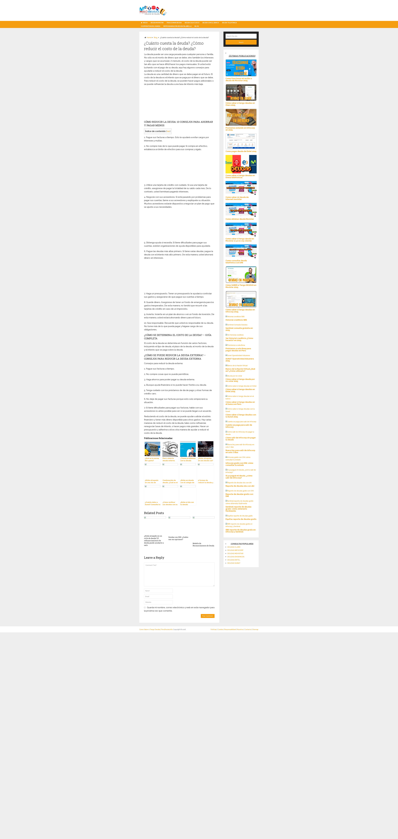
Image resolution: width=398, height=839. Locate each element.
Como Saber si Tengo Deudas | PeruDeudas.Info (156, 629)
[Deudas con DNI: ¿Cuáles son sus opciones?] (179, 525)
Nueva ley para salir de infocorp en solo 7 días (240, 451)
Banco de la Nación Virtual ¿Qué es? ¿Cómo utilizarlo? (240, 370)
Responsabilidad (230, 629)
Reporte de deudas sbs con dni (240, 486)
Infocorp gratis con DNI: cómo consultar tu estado (239, 464)
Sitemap (255, 629)
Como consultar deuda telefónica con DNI (236, 261)
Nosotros (240, 629)
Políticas (214, 629)
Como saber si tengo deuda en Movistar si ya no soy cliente (240, 240)
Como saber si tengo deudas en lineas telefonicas (240, 176)
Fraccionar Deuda (174, 23)
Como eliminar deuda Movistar (240, 219)
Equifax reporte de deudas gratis (241, 519)
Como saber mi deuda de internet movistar (237, 198)
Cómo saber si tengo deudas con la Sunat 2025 (241, 416)
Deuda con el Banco (210, 23)
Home (149, 38)
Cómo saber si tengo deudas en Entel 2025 (240, 390)
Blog (197, 26)
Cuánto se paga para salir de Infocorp (239, 426)
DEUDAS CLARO (233, 547)
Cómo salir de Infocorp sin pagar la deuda (241, 439)
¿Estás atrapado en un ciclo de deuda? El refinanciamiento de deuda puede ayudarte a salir (154, 540)
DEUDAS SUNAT (233, 563)
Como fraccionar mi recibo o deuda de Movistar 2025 (239, 79)
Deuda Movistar (157, 23)
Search (241, 42)
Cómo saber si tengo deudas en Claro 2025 (240, 104)
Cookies (221, 629)
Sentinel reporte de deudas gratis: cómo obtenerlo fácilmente (238, 509)
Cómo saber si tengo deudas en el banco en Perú (240, 403)
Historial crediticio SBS (236, 320)
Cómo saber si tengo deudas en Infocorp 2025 (240, 311)
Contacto (248, 629)
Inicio (145, 23)
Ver (168, 131)
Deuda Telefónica (229, 23)
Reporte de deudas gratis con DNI (239, 495)
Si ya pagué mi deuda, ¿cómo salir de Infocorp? (239, 477)
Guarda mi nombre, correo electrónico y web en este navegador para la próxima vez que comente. (179, 609)
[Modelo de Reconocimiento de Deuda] (204, 528)
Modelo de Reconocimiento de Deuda (203, 544)
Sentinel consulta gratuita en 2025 (239, 329)
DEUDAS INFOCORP (235, 550)
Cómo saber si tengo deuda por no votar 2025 (240, 380)
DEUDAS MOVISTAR (235, 553)
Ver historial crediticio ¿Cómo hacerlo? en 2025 (239, 339)
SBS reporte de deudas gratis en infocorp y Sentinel (241, 531)
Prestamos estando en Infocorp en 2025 (240, 129)
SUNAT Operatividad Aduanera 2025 (240, 360)
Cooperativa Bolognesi (150, 26)
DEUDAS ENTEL (233, 560)
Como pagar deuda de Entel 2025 (241, 151)
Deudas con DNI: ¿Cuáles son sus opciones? (178, 538)
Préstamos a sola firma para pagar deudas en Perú (238, 349)
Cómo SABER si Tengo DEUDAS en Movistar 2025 (241, 286)
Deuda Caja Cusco (192, 23)
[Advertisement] (179, 103)
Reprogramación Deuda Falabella (177, 26)
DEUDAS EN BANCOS (235, 557)
